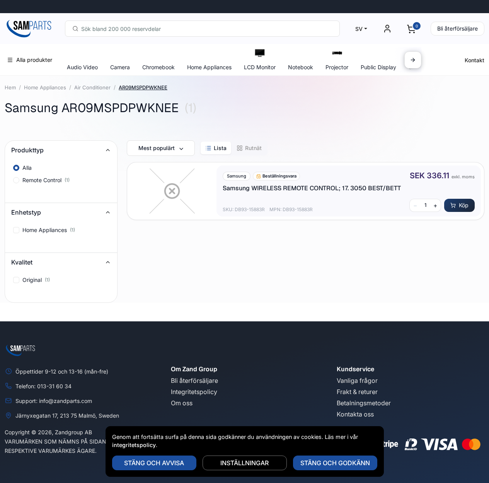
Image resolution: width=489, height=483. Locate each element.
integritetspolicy (134, 445)
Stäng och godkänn (335, 463)
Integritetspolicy (194, 392)
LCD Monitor (260, 67)
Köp (464, 205)
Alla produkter (34, 59)
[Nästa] (412, 59)
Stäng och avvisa (154, 463)
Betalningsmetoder (364, 403)
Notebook (300, 67)
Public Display (378, 67)
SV (359, 29)
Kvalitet (21, 262)
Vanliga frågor (357, 380)
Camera (120, 67)
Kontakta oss (355, 414)
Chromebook (158, 67)
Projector (336, 67)
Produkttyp (27, 150)
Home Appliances (209, 67)
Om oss (182, 403)
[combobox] (202, 28)
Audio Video (82, 67)
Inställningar (244, 463)
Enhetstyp (26, 212)
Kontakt (474, 60)
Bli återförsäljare (457, 28)
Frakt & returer (357, 392)
